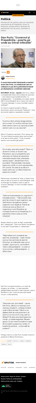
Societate (11, 367)
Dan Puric (15, 341)
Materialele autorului (10, 78)
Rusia (25, 367)
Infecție (22, 341)
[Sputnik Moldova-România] (5, 13)
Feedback (19, 381)
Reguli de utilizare (15, 376)
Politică (3, 341)
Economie (19, 367)
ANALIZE (9, 341)
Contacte (23, 376)
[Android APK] (6, 386)
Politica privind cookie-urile (8, 381)
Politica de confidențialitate (14, 379)
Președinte (28, 341)
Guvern (9, 344)
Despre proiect (5, 376)
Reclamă (3, 379)
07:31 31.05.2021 (5, 46)
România (4, 344)
